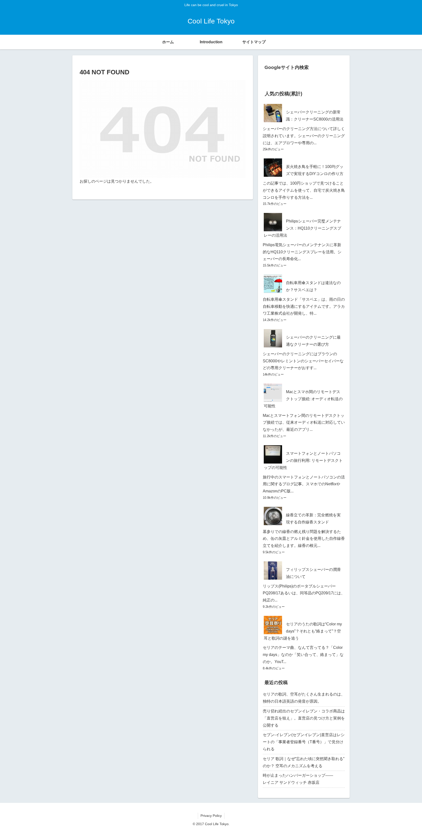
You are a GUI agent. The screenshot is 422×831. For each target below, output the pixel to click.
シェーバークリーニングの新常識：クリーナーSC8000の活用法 (314, 115)
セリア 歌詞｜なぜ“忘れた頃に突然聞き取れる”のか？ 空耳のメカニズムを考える (303, 762)
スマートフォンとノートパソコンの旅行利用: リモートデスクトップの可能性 (303, 460)
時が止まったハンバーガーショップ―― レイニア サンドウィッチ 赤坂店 (304, 779)
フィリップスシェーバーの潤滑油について (313, 573)
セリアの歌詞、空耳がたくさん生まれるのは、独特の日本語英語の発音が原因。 (304, 697)
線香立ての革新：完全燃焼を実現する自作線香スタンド (313, 518)
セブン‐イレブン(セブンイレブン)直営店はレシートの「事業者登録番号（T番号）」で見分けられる (304, 742)
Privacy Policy (211, 816)
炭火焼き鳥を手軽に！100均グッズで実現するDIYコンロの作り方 (314, 170)
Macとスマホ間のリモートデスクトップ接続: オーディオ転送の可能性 (303, 399)
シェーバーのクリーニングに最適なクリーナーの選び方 (313, 340)
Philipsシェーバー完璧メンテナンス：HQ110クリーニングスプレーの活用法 (302, 228)
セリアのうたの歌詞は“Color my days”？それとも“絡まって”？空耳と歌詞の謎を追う (303, 631)
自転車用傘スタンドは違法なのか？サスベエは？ (313, 286)
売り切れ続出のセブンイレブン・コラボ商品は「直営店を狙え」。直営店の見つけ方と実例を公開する (304, 718)
